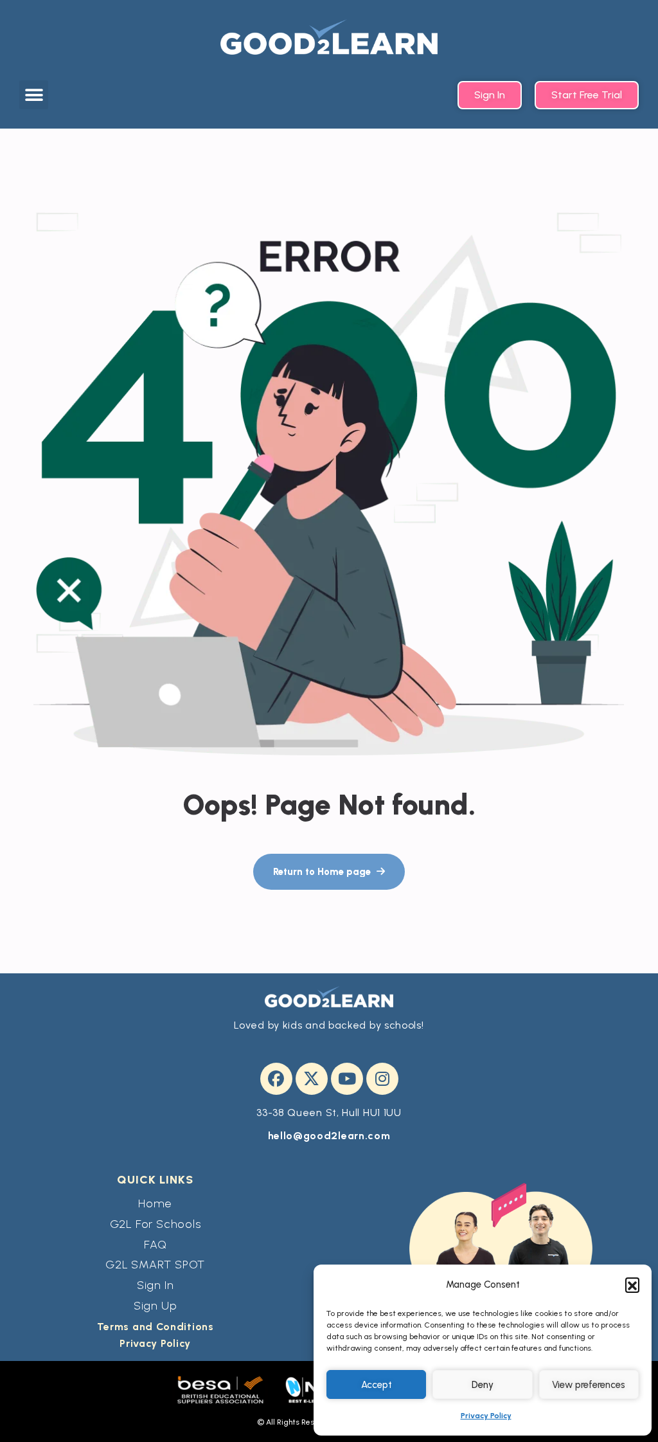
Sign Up (155, 1306)
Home (155, 1203)
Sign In (155, 1285)
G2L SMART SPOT (155, 1264)
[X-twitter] (312, 1079)
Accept (376, 1385)
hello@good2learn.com (329, 1136)
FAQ (155, 1245)
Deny (483, 1385)
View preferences (588, 1385)
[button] (632, 1284)
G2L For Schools (155, 1224)
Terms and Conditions (155, 1326)
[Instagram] (382, 1079)
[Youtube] (347, 1079)
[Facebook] (276, 1079)
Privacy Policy (486, 1415)
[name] (329, 872)
